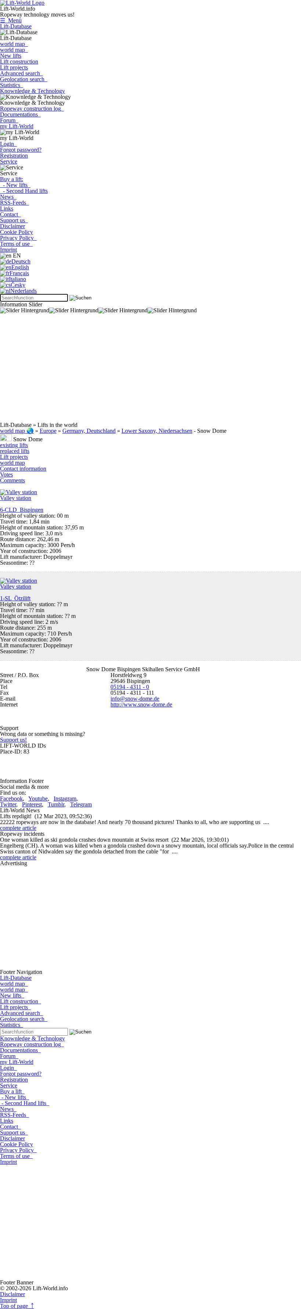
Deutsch (20, 261)
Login (8, 144)
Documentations (20, 114)
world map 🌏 (17, 431)
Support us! (13, 740)
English (20, 267)
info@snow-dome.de (134, 698)
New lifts (10, 56)
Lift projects (14, 67)
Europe (48, 431)
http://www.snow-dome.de (141, 704)
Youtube (38, 798)
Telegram (81, 804)
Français (19, 273)
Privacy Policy (18, 238)
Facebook (11, 798)
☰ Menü (11, 20)
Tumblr (56, 804)
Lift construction (19, 61)
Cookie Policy (16, 232)
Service (8, 161)
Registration (14, 155)
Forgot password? (20, 150)
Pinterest (32, 804)
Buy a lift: (11, 179)
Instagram (65, 798)
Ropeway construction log (32, 108)
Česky (18, 285)
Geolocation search (23, 79)
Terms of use (16, 244)
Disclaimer (12, 226)
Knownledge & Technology (32, 91)
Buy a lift (12, 1091)
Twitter (8, 804)
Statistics (11, 85)
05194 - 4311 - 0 (129, 687)
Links (6, 208)
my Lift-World (16, 126)
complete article (18, 828)
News (8, 197)
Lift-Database (16, 26)
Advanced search (21, 73)
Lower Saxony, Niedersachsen (157, 431)
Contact (10, 214)
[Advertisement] (150, 370)
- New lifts (15, 185)
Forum (9, 120)
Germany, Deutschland (89, 431)
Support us (14, 220)
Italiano (17, 279)
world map (14, 44)
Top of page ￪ (17, 1306)
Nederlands (23, 291)
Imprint (8, 250)
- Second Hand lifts (24, 191)
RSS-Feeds (14, 202)
